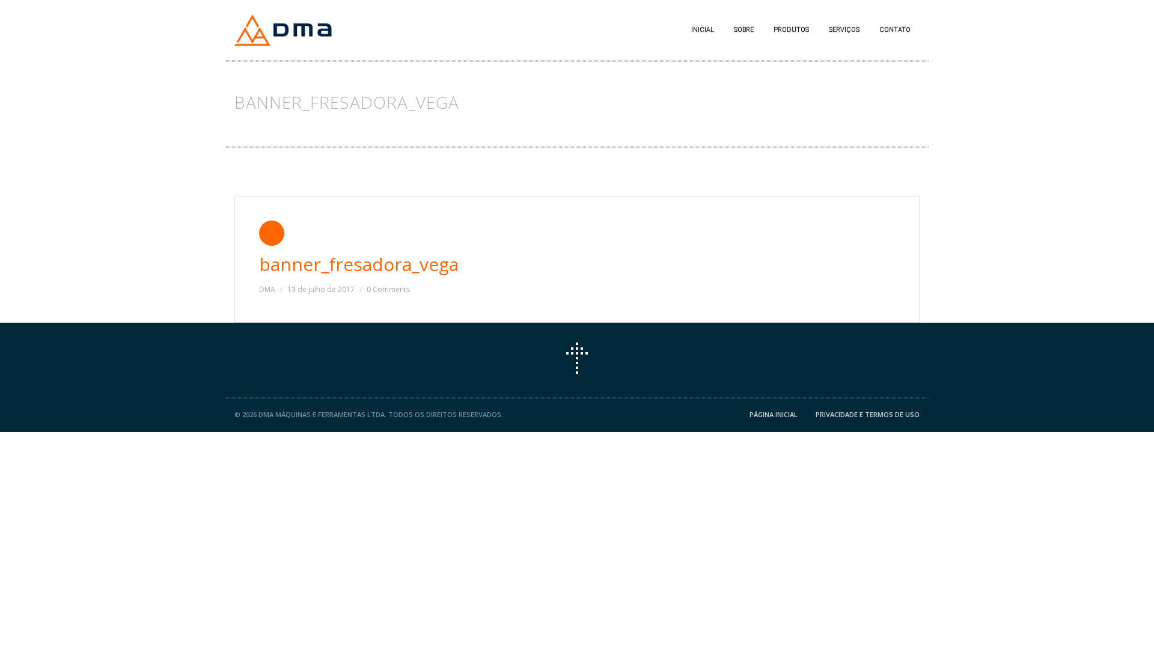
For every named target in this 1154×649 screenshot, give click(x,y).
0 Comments (388, 289)
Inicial (702, 30)
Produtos (791, 30)
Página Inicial (773, 414)
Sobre (744, 30)
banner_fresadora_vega (359, 264)
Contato (895, 30)
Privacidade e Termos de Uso (868, 414)
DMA (267, 289)
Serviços (844, 30)
